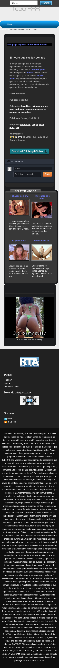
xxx (17, 127)
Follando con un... (19, 196)
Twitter (9, 418)
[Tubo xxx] (29, 12)
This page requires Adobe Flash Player (27, 44)
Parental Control (11, 387)
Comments (17, 161)
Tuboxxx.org (18, 434)
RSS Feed (11, 422)
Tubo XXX (4, 29)
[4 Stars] (18, 137)
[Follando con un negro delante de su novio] (19, 207)
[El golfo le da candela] (19, 252)
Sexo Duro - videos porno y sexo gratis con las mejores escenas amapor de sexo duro (29, 109)
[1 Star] (11, 137)
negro (35, 124)
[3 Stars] (16, 137)
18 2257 (8, 380)
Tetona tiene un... (42, 240)
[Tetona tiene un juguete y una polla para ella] (42, 252)
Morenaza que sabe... (42, 197)
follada (30, 72)
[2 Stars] (13, 137)
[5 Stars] (21, 137)
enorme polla (38, 69)
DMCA (7, 383)
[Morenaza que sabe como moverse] (42, 210)
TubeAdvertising (36, 339)
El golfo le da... (20, 240)
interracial (25, 124)
